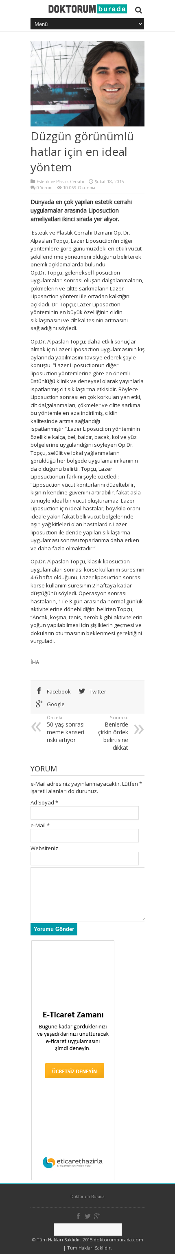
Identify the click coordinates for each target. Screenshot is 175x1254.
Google (55, 704)
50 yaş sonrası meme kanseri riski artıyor (66, 729)
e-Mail (38, 825)
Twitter (97, 691)
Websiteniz (44, 848)
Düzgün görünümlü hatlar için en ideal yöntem (82, 151)
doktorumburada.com (118, 1239)
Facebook (58, 691)
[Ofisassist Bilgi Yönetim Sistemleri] (87, 1229)
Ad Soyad (42, 802)
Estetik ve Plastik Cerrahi (60, 181)
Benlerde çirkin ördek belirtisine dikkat (113, 732)
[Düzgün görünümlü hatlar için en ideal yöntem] (87, 11)
